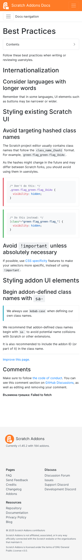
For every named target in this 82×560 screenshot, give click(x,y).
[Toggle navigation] (73, 5)
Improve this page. (16, 359)
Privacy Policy (16, 517)
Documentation (17, 513)
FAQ (9, 475)
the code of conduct (47, 378)
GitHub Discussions (59, 382)
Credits (11, 484)
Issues (49, 480)
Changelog (14, 489)
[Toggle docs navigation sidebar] (8, 16)
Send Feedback (17, 480)
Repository (14, 508)
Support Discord (57, 484)
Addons (11, 494)
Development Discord (60, 489)
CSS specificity (36, 261)
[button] (41, 44)
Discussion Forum (57, 475)
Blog (9, 522)
